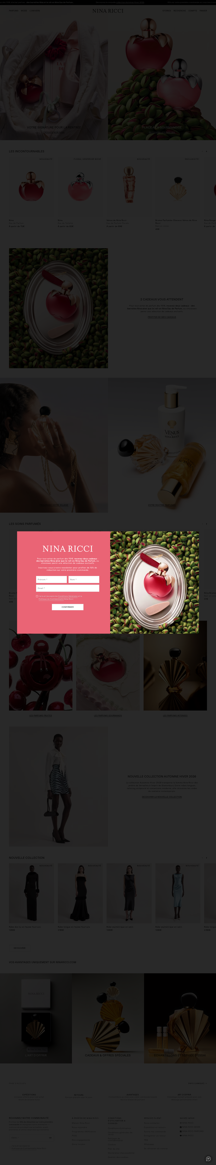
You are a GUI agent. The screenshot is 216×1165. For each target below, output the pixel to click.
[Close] (196, 535)
